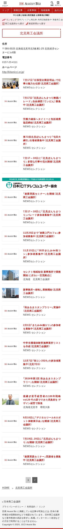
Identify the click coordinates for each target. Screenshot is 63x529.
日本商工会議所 (12, 501)
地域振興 (45, 10)
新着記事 (18, 10)
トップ (5, 10)
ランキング (11, 20)
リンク (42, 506)
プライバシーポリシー (12, 506)
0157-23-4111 (9, 62)
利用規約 (31, 506)
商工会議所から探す (14, 23)
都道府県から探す (37, 23)
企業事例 (31, 10)
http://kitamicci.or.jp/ (13, 72)
